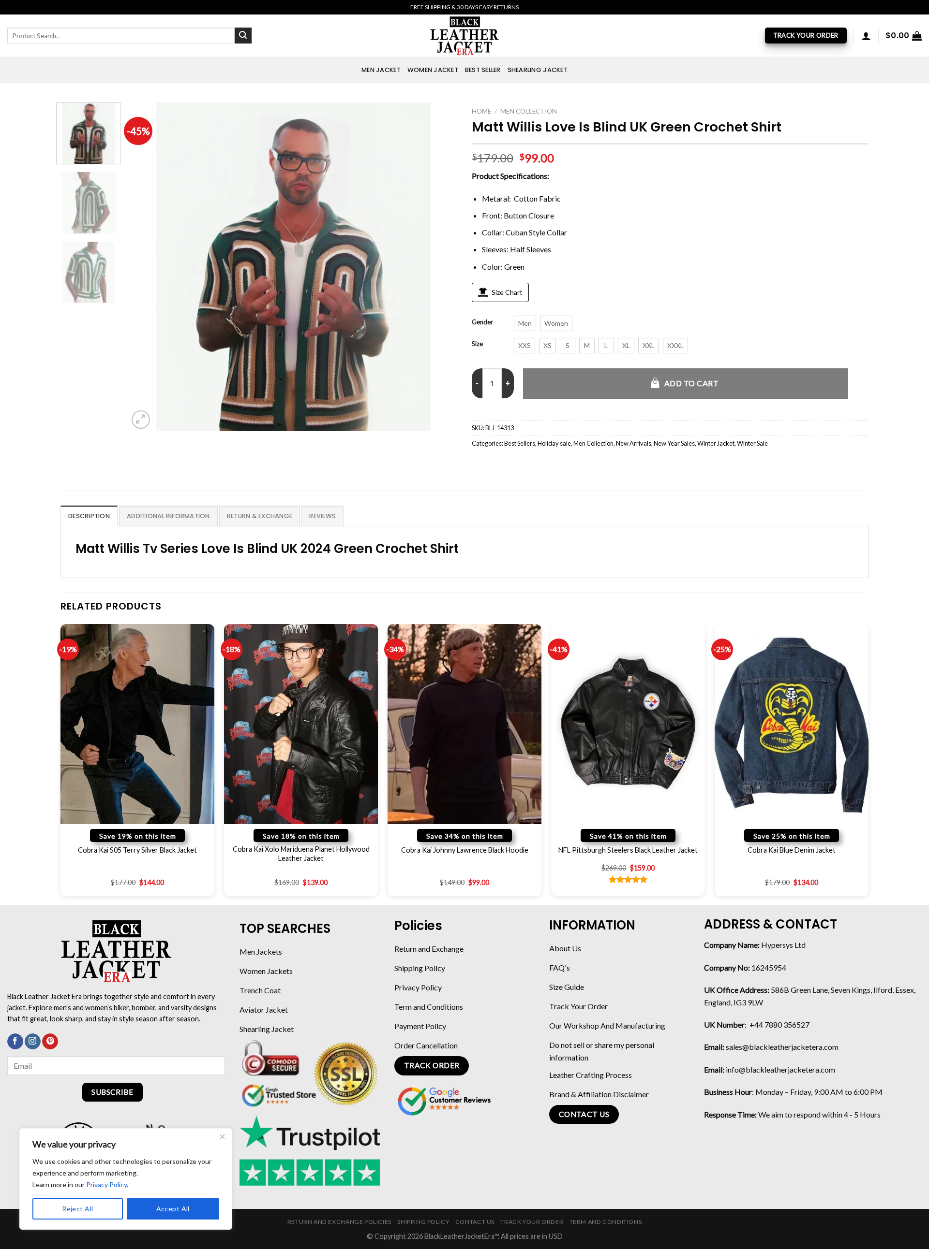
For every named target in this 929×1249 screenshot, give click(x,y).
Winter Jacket (715, 443)
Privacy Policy (106, 1184)
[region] (125, 1179)
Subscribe (112, 1092)
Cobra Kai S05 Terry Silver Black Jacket (137, 850)
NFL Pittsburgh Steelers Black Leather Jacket (628, 850)
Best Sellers (519, 443)
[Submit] (243, 36)
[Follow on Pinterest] (50, 1041)
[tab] (89, 516)
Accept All (173, 1209)
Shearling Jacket (538, 70)
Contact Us (474, 1221)
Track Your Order (531, 1221)
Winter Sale (752, 443)
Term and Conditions (605, 1221)
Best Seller (483, 70)
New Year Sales (674, 443)
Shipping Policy (423, 1221)
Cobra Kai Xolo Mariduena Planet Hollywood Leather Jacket (301, 853)
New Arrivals (633, 443)
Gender (482, 322)
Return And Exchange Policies (339, 1221)
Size (477, 344)
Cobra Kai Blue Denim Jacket (792, 850)
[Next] (438, 267)
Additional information (168, 516)
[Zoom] (141, 419)
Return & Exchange (259, 516)
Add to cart (691, 383)
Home (481, 111)
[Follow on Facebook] (15, 1041)
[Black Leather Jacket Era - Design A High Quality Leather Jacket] (464, 35)
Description (89, 516)
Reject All (77, 1209)
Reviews (322, 516)
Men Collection (528, 111)
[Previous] (147, 267)
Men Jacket (381, 70)
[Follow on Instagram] (33, 1041)
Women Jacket (432, 70)
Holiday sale (554, 443)
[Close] (222, 1136)
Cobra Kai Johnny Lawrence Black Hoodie (464, 850)
